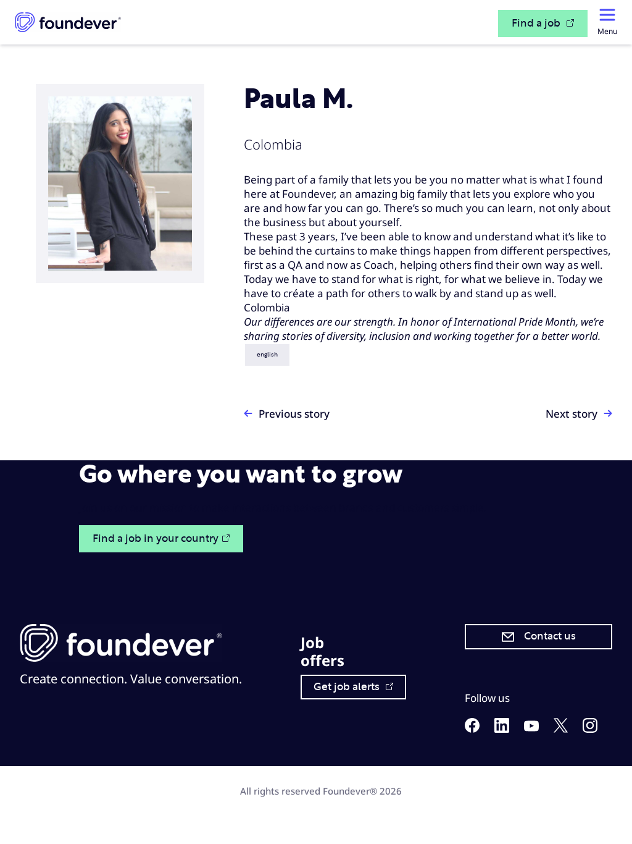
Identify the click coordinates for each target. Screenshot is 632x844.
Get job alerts (348, 687)
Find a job (537, 23)
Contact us (550, 636)
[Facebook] (472, 729)
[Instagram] (590, 729)
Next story (571, 414)
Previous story (294, 414)
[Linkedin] (501, 729)
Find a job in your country (155, 539)
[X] (561, 729)
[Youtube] (531, 727)
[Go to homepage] (68, 22)
